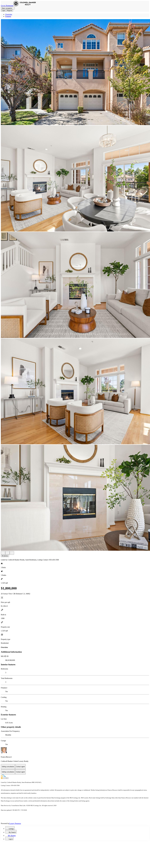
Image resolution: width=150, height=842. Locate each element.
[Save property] (7, 553)
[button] (75, 72)
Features (8, 16)
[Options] (3, 553)
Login (3, 10)
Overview (8, 14)
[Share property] (12, 553)
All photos (5, 556)
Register (9, 10)
